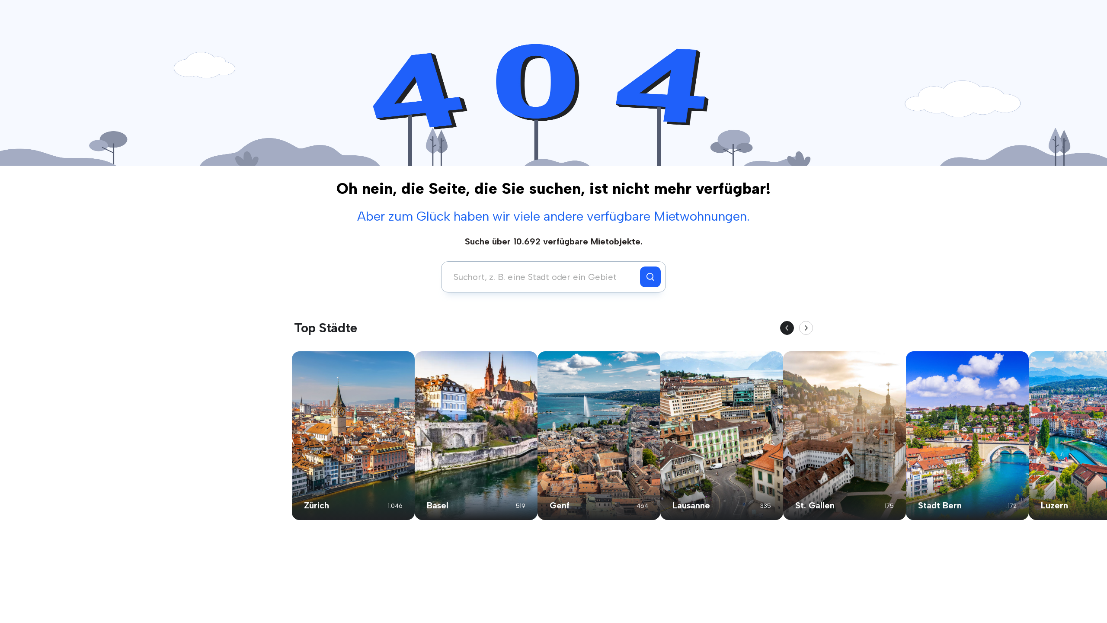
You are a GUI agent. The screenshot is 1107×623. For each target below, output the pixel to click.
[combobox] (542, 276)
